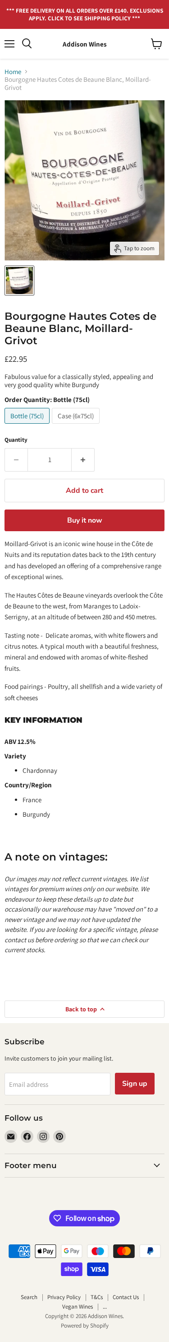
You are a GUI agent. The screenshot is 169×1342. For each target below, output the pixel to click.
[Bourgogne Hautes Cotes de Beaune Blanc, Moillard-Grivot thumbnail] (19, 280)
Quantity (16, 439)
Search (29, 1297)
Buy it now (84, 520)
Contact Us (126, 1297)
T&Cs (97, 1297)
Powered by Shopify (85, 1325)
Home (13, 71)
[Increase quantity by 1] (83, 460)
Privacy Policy (64, 1297)
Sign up (134, 1084)
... (105, 1306)
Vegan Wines (77, 1306)
